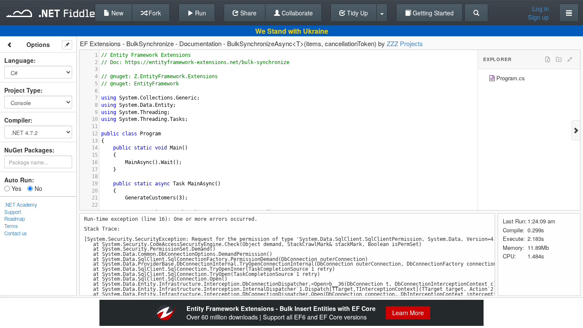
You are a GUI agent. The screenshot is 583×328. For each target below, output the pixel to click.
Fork (154, 13)
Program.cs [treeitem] (510, 78)
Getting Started (432, 13)
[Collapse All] (570, 59)
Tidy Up (356, 13)
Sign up (538, 17)
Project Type (22, 90)
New (116, 13)
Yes (15, 188)
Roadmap (14, 218)
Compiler (17, 120)
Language (19, 60)
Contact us (15, 233)
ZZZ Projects (405, 43)
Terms (11, 226)
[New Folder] (559, 59)
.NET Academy (20, 204)
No (37, 188)
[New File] (547, 59)
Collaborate (296, 13)
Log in (540, 8)
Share (248, 13)
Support (12, 211)
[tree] (529, 79)
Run (199, 13)
